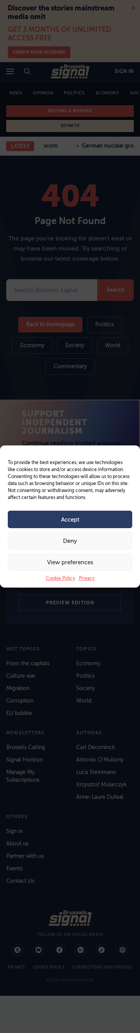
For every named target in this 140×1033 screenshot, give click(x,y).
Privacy (86, 578)
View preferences (70, 562)
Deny (70, 540)
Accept (70, 519)
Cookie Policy (60, 578)
